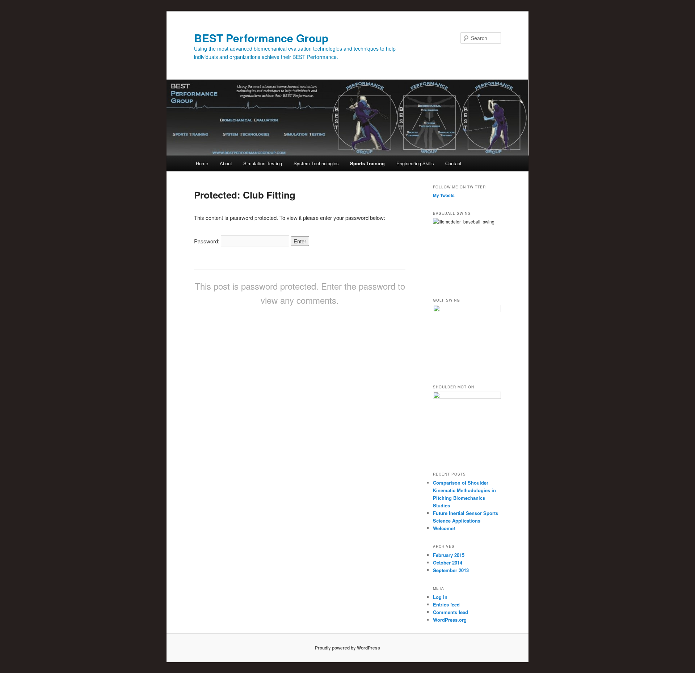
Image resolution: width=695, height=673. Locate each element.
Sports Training (367, 163)
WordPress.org (450, 619)
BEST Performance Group (261, 38)
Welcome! (444, 528)
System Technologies (316, 163)
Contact (453, 163)
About (226, 163)
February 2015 (448, 554)
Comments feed (450, 612)
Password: (207, 241)
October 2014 (447, 562)
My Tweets (444, 195)
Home (202, 163)
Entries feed (446, 604)
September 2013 (451, 570)
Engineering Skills (415, 163)
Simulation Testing (262, 163)
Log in (440, 596)
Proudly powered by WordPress (347, 647)
